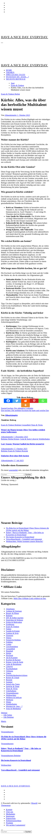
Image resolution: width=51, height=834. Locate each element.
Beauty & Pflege (12, 613)
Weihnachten (11, 695)
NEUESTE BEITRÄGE (16, 79)
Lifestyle (35, 439)
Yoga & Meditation (13, 709)
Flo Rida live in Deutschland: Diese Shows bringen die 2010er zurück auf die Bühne (27, 529)
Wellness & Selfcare (14, 697)
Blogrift (34, 803)
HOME (9, 70)
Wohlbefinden (44, 439)
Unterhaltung (11, 691)
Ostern (8, 673)
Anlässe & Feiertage (14, 611)
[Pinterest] (34, 401)
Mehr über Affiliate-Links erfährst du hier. (29, 598)
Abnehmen (10, 609)
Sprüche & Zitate (12, 686)
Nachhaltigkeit (11, 669)
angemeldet (13, 470)
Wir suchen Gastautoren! (15, 825)
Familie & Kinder (13, 631)
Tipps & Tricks (37, 425)
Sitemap (4, 713)
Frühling (9, 642)
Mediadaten (10, 814)
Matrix (3, 721)
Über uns (9, 812)
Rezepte (25, 451)
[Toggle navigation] (2, 42)
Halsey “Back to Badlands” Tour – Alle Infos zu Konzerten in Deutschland (25, 533)
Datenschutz (11, 818)
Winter (8, 702)
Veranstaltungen (12, 693)
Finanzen (9, 635)
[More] (25, 405)
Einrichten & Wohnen (14, 620)
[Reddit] (25, 401)
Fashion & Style (12, 633)
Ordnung (9, 671)
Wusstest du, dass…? (14, 706)
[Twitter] (17, 401)
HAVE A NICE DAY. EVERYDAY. (24, 37)
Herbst (17, 94)
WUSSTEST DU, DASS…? (17, 77)
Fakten (8, 629)
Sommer (9, 682)
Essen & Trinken (8, 94)
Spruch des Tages (13, 684)
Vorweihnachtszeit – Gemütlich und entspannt (24, 539)
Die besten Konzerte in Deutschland (20, 537)
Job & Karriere (12, 658)
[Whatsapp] (42, 401)
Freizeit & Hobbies (13, 640)
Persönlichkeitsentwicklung (16, 675)
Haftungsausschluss (13, 821)
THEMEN (10, 72)
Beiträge (18, 425)
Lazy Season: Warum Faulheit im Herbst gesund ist (22, 444)
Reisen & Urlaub (12, 678)
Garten (8, 644)
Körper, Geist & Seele (22, 439)
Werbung (9, 700)
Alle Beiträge (8, 717)
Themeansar (5, 805)
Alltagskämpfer (11, 115)
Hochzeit (9, 655)
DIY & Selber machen (14, 618)
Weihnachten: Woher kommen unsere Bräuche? (24, 541)
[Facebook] (8, 401)
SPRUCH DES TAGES (15, 75)
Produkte (9, 823)
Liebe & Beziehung (13, 664)
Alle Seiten (7, 715)
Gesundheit (26, 425)
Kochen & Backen (13, 660)
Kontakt (9, 810)
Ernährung (10, 624)
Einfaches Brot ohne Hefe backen (15, 456)
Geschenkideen (12, 647)
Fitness (8, 638)
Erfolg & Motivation (14, 622)
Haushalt (9, 651)
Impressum (10, 816)
